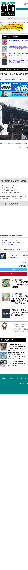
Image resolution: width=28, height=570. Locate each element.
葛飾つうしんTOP (3, 22)
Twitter (13, 269)
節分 (25, 79)
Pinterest (13, 273)
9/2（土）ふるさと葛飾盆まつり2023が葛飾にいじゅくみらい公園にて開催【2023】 (17, 363)
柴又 (4, 79)
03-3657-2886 (10, 245)
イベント (10, 22)
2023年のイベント (17, 22)
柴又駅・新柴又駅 (20, 79)
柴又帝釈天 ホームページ (9, 240)
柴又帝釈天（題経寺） (10, 79)
